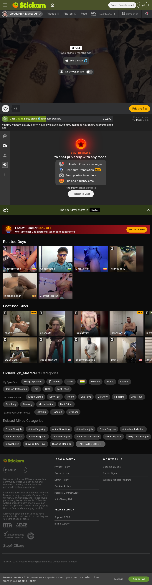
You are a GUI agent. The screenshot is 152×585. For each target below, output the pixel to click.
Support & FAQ (62, 517)
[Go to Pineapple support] (31, 535)
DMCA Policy (61, 480)
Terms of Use (61, 473)
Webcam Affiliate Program (117, 480)
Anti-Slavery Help (63, 499)
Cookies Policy (62, 486)
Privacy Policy (62, 467)
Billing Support (62, 523)
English (12, 470)
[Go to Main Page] (28, 5)
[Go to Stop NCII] (14, 546)
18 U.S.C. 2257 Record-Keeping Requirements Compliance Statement (40, 561)
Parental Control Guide (66, 493)
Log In (142, 5)
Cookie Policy (26, 580)
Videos (53, 13)
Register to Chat (81, 193)
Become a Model (112, 467)
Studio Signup (110, 473)
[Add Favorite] (5, 108)
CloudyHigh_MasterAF (20, 373)
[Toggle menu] (5, 5)
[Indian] (82, 382)
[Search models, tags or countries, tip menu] (147, 14)
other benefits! (87, 187)
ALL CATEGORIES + (91, 444)
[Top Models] (52, 5)
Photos (69, 13)
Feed (84, 13)
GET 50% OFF (137, 229)
